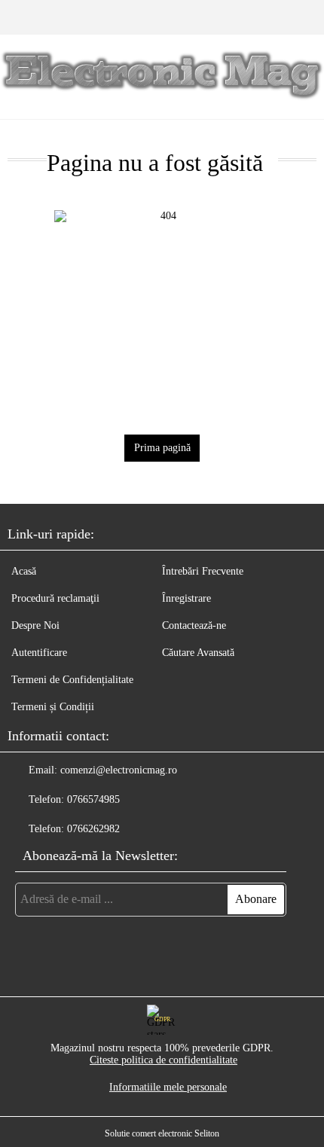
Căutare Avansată (198, 652)
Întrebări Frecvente (202, 571)
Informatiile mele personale (168, 1087)
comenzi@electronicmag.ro (118, 770)
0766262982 (93, 828)
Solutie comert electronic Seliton (162, 1133)
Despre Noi (35, 625)
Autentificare (39, 652)
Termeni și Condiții (52, 706)
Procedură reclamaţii (55, 598)
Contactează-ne (194, 625)
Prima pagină (162, 447)
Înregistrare (186, 598)
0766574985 (93, 799)
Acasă (23, 571)
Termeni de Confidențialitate (72, 679)
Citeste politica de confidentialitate (163, 1060)
